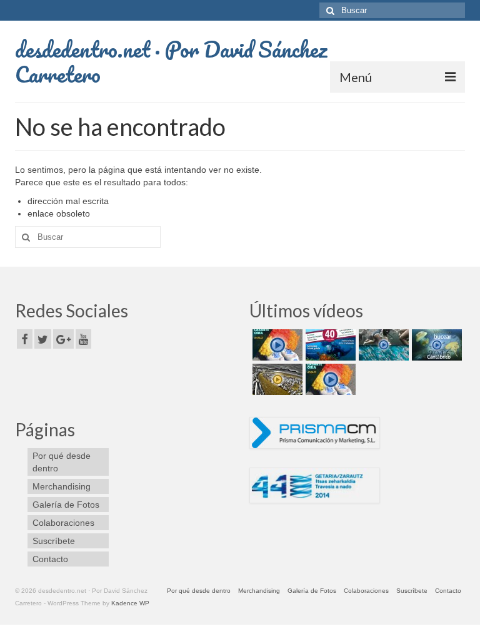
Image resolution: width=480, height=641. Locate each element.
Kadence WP (130, 603)
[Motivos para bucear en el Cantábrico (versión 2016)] (435, 345)
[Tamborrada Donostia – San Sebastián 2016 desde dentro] (275, 379)
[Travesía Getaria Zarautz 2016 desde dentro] (382, 345)
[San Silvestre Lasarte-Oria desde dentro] (329, 379)
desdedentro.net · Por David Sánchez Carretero (171, 61)
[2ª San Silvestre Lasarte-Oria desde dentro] (275, 345)
